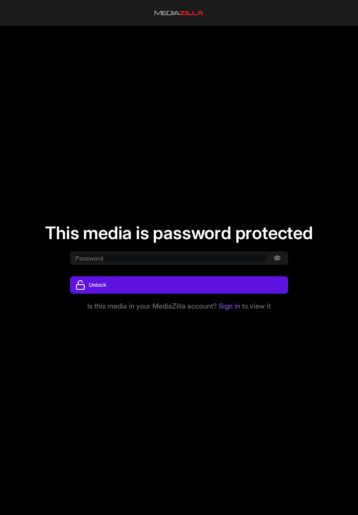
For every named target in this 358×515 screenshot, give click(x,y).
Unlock (97, 285)
